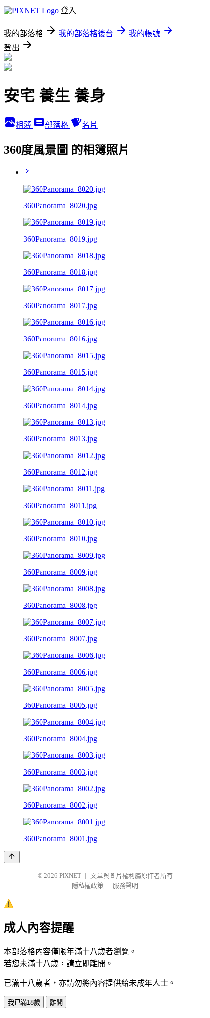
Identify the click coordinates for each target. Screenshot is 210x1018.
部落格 (57, 125)
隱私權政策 (88, 885)
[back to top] (12, 857)
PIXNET (70, 875)
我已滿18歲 (24, 1002)
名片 (90, 125)
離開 (56, 1002)
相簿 (24, 125)
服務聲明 (125, 885)
